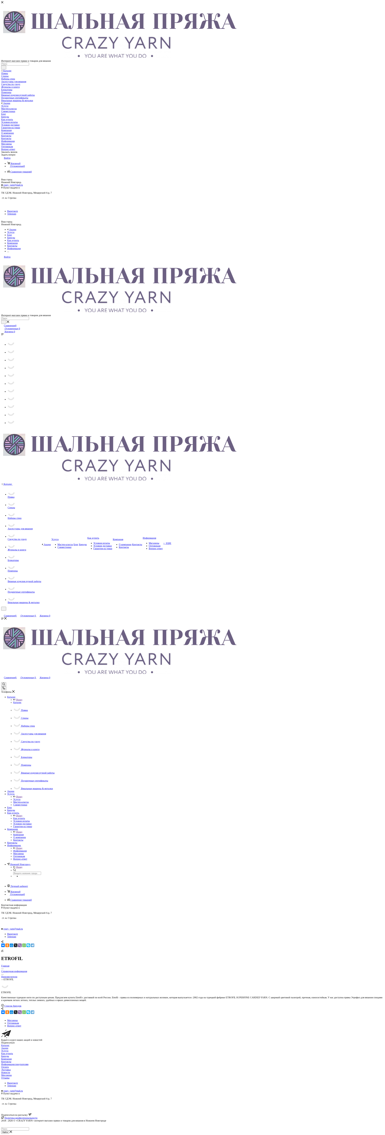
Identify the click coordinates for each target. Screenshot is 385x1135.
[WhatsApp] (24, 945)
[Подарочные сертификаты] (10, 415)
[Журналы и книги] (10, 383)
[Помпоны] (10, 399)
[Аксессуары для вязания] (10, 368)
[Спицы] (10, 352)
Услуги (16, 799)
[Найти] (3, 67)
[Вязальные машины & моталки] (10, 423)
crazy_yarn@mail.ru (13, 185)
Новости (5, 1072)
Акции (4, 1048)
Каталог (17, 702)
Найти (5, 1132)
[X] (15, 945)
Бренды (5, 1056)
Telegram (11, 214)
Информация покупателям (14, 1064)
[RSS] (2, 951)
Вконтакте (12, 211)
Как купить (19, 818)
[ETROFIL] (4, 987)
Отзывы (5, 1078)
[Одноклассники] (7, 945)
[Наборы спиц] (10, 360)
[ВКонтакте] (3, 945)
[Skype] (28, 945)
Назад (19, 699)
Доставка (6, 1069)
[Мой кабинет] (2, 612)
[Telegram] (32, 945)
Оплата (5, 1067)
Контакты (6, 1061)
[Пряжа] (10, 344)
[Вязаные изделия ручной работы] (10, 407)
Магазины (6, 1075)
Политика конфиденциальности (21, 1118)
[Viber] (20, 945)
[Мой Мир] (11, 945)
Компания (18, 834)
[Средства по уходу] (10, 376)
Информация (20, 851)
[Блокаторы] (10, 391)
